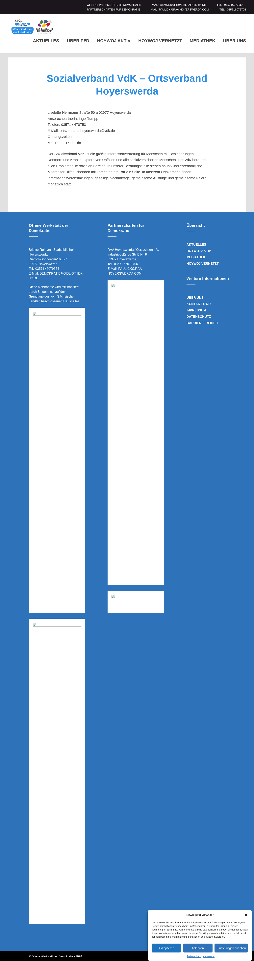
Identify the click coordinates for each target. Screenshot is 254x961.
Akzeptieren (166, 948)
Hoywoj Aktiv (114, 40)
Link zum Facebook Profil (30, 939)
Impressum (209, 956)
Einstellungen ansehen (231, 948)
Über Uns (234, 40)
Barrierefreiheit (202, 323)
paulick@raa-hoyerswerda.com (184, 9)
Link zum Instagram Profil (41, 939)
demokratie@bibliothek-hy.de (183, 4)
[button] (246, 915)
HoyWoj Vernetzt (160, 40)
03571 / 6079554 (47, 268)
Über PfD (78, 40)
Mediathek (202, 40)
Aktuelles (46, 40)
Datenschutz (194, 956)
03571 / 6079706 (126, 264)
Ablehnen (198, 948)
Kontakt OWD (199, 304)
